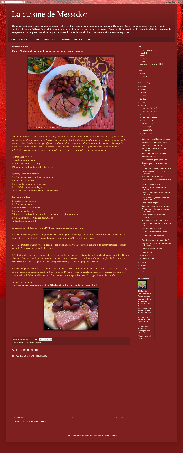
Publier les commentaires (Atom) (34, 421)
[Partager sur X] (45, 339)
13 (141, 272)
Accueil (70, 417)
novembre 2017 (148, 111)
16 (141, 262)
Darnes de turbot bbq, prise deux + (154, 142)
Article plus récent (18, 417)
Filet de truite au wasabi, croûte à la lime (156, 168)
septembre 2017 (148, 117)
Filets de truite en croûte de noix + (154, 153)
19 (141, 99)
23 (141, 86)
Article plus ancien (122, 417)
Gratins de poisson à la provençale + (155, 220)
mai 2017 (145, 130)
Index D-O (65, 39)
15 (141, 266)
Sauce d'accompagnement (32, 342)
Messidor (143, 291)
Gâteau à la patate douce (151, 136)
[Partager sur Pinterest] (50, 339)
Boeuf (21, 342)
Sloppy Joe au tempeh (150, 203)
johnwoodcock (98, 436)
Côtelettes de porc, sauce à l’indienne (155, 206)
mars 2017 (146, 252)
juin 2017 (145, 127)
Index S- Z (90, 39)
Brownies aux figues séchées (152, 248)
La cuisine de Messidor (49, 13)
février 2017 (146, 255)
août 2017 (146, 121)
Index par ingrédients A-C (46, 39)
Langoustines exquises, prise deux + (155, 160)
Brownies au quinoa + (150, 157)
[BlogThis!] (43, 339)
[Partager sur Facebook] (48, 339)
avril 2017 (146, 133)
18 (141, 102)
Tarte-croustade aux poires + (152, 229)
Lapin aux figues (148, 217)
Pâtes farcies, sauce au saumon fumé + (156, 240)
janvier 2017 (147, 258)
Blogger (114, 436)
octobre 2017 (147, 114)
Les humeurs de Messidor (21, 39)
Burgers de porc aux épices (152, 145)
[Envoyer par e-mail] (40, 339)
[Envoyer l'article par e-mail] (36, 339)
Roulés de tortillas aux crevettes (153, 176)
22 (141, 90)
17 (141, 105)
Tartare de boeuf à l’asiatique (152, 184)
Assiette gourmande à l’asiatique (154, 214)
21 (141, 93)
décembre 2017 (148, 108)
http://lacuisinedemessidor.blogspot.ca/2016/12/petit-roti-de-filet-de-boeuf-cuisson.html (54, 285)
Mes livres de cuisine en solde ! (151, 64)
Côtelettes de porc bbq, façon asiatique (156, 139)
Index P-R (78, 39)
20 (141, 96)
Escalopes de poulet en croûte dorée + (156, 232)
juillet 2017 (146, 124)
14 (141, 269)
